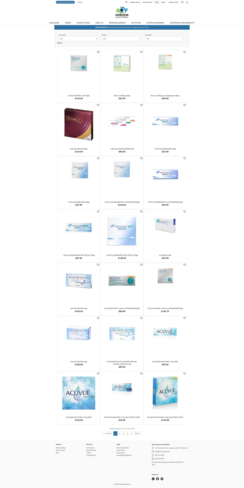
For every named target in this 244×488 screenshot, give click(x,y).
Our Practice (90, 448)
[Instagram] (162, 478)
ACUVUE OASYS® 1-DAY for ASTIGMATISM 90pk (165, 308)
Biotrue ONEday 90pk (122, 96)
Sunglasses (54, 23)
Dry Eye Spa (136, 23)
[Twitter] (153, 478)
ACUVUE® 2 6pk (165, 255)
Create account (173, 2)
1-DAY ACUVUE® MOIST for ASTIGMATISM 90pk (122, 202)
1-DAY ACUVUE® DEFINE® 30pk (122, 149)
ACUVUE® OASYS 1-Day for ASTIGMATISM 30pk (122, 308)
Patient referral (135, 2)
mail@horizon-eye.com (162, 451)
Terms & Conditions (122, 448)
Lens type (62, 35)
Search (59, 43)
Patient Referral (61, 448)
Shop (156, 2)
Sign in (163, 2)
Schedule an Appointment (65, 2)
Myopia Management (155, 23)
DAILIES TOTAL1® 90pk (78, 149)
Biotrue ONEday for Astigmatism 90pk (165, 96)
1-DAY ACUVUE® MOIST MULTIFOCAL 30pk (79, 255)
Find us (80, 2)
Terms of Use (120, 450)
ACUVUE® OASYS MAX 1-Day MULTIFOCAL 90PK (165, 417)
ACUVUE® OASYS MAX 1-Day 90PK (79, 417)
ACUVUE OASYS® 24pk (78, 361)
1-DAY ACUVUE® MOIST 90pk (79, 202)
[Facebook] (157, 478)
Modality (148, 35)
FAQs (57, 453)
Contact (88, 453)
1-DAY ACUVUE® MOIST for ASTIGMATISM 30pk (165, 202)
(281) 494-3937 (159, 458)
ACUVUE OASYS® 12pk (78, 308)
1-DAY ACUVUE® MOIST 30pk (165, 149)
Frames (68, 23)
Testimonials (90, 455)
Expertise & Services (117, 23)
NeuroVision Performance (181, 23)
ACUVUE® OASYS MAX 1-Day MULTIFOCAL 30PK (122, 417)
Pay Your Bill (147, 2)
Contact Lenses (83, 23)
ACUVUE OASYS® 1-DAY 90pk (79, 96)
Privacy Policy (120, 453)
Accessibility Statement (123, 455)
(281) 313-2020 (159, 455)
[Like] (98, 52)
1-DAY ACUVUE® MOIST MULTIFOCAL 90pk (122, 255)
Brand (104, 35)
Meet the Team (91, 450)
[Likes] (182, 2)
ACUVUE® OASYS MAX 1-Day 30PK (165, 361)
